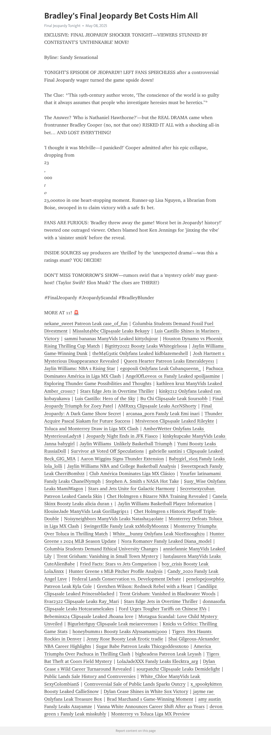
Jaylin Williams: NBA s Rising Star (79, 368)
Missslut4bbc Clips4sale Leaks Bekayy (111, 331)
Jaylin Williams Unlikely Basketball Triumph (126, 444)
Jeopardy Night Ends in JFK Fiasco (122, 436)
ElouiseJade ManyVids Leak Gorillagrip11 (86, 511)
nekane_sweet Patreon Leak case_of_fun (86, 323)
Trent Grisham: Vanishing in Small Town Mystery (107, 556)
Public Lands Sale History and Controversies (90, 676)
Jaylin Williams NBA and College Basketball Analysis (121, 466)
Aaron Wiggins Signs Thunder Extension (122, 459)
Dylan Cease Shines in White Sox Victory (146, 691)
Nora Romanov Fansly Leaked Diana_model (166, 541)
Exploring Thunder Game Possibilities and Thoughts (97, 383)
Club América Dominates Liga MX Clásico (132, 473)
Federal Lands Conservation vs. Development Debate (126, 579)
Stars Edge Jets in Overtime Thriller (117, 391)
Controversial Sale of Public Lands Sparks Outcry (135, 684)
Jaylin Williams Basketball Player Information (165, 504)
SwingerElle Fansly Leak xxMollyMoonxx (126, 526)
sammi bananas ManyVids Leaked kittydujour (111, 338)
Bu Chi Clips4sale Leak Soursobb (173, 398)
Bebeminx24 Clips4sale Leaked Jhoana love (88, 616)
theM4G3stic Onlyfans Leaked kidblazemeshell (140, 353)
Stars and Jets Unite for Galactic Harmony (131, 488)
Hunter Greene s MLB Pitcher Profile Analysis (115, 571)
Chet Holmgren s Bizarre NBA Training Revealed (157, 496)
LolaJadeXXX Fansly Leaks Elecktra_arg (157, 661)
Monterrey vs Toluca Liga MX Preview (150, 714)
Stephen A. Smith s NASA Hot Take (142, 481)
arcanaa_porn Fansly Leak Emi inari (163, 413)
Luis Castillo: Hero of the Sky (105, 398)
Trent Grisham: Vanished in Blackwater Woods (167, 594)
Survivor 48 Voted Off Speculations (107, 451)
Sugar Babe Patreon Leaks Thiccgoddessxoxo (142, 646)
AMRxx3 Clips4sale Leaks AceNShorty (157, 406)
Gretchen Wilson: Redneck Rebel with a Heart (144, 586)
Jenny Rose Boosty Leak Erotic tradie (125, 639)
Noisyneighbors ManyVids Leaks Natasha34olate (114, 519)
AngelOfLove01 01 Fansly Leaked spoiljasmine (173, 376)
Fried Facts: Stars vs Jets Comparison (118, 564)
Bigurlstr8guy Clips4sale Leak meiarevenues (112, 624)
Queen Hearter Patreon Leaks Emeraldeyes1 (169, 361)
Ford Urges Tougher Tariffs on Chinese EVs (162, 609)
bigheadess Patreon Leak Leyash (168, 654)
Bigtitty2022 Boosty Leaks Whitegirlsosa (146, 346)
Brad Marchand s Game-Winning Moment (150, 699)
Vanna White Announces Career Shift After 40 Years (151, 706)
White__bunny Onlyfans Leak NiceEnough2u (159, 534)
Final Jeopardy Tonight (62, 25)
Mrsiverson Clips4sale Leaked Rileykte (174, 421)
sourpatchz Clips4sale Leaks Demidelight (178, 669)
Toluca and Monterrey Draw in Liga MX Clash (91, 429)
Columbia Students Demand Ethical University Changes (101, 549)
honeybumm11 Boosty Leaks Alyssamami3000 (120, 631)
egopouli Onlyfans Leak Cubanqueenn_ (160, 368)
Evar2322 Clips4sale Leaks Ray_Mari (81, 601)
